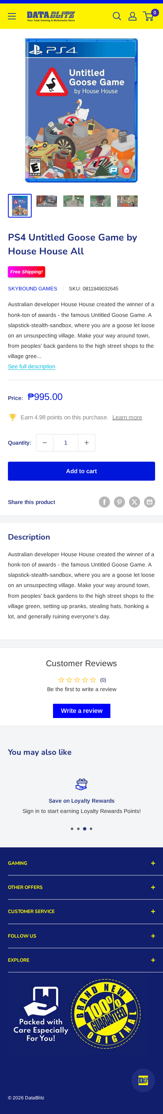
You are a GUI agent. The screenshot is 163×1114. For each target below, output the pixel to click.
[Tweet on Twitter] (134, 502)
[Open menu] (12, 16)
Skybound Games (32, 289)
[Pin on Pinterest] (119, 502)
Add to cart (81, 471)
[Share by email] (149, 502)
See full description (31, 366)
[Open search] (117, 16)
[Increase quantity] (86, 442)
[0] (149, 16)
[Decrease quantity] (44, 442)
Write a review (81, 710)
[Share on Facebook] (104, 502)
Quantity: (19, 443)
